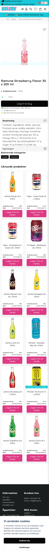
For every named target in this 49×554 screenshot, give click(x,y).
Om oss (6, 497)
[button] (39, 2)
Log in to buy (24, 103)
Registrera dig (29, 515)
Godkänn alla (24, 541)
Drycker (14, 19)
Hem (7, 19)
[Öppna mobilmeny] (45, 9)
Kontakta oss (8, 505)
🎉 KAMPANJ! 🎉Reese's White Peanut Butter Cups (24, 15)
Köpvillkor (7, 500)
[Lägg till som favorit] (35, 9)
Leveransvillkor (9, 502)
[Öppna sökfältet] (30, 9)
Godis (5, 157)
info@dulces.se (35, 501)
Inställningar (24, 547)
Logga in (27, 513)
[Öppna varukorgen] (40, 9)
